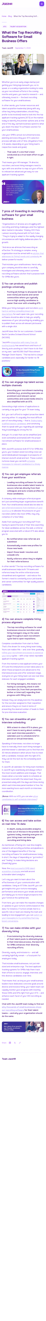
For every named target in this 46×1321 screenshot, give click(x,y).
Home (4, 16)
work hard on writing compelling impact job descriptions (22, 311)
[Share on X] (15, 1043)
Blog (10, 16)
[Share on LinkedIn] (10, 1043)
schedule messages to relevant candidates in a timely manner (21, 464)
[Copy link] (20, 1043)
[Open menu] (41, 3)
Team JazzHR (7, 48)
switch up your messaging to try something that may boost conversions (22, 918)
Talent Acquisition (18, 27)
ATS (4, 27)
